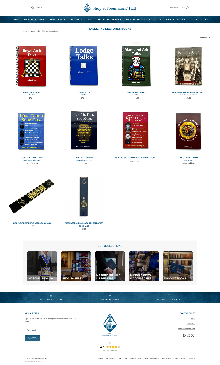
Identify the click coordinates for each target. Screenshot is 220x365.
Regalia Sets (57, 19)
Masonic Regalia (34, 19)
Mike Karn (32, 95)
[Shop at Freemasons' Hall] (110, 8)
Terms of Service (179, 358)
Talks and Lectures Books (50, 31)
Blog (119, 358)
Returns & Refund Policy (151, 358)
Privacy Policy (166, 358)
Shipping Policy (135, 358)
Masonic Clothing (81, 19)
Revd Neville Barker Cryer (188, 95)
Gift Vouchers (110, 358)
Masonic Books (175, 19)
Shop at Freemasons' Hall (39, 358)
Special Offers (199, 19)
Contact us (191, 323)
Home (15, 19)
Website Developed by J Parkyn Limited (35, 361)
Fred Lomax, (188, 160)
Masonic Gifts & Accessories (143, 19)
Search (100, 358)
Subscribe (32, 338)
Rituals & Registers (109, 19)
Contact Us (191, 358)
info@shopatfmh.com (186, 328)
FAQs (193, 318)
